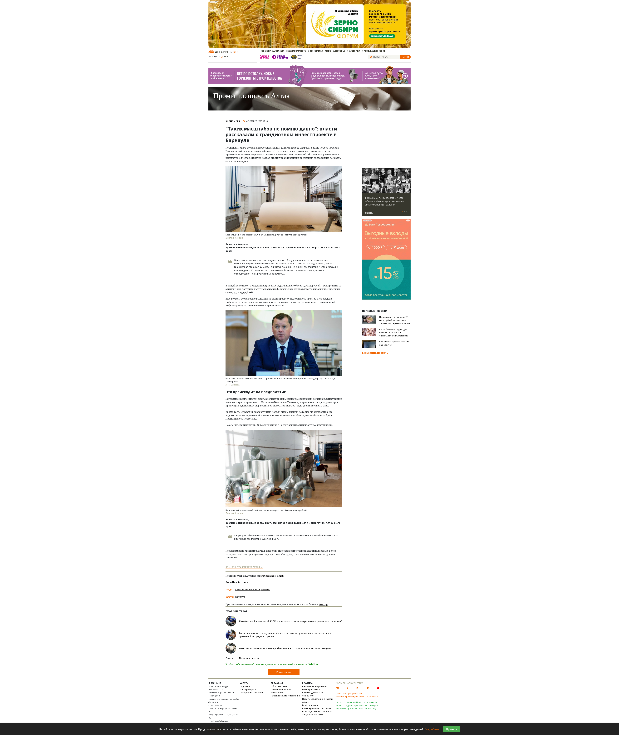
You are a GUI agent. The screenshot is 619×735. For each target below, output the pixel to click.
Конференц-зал (248, 689)
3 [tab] (407, 212)
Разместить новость (375, 352)
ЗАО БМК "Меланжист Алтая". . (244, 566)
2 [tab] (404, 212)
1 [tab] (402, 212)
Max (281, 575)
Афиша (305, 701)
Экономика (315, 50)
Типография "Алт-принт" (252, 692)
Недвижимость (296, 50)
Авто (328, 50)
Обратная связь (279, 686)
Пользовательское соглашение (281, 691)
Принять (451, 729)
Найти (405, 56)
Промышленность (374, 50)
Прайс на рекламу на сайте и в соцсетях (357, 696)
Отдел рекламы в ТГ (312, 689)
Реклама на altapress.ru (314, 686)
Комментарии (283, 672)
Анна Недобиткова (237, 582)
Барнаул (240, 596)
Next (407, 180)
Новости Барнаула (272, 50)
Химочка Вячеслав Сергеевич (252, 589)
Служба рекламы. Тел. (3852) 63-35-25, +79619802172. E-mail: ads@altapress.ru (317, 711)
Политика (353, 50)
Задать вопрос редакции (349, 693)
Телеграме (267, 575)
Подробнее (431, 729)
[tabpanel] (386, 193)
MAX (322, 714)
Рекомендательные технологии (312, 694)
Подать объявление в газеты (317, 698)
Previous (365, 180)
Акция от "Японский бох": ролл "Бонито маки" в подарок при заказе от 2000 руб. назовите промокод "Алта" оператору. (357, 705)
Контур (323, 604)
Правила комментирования (285, 695)
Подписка (245, 686)
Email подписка (310, 705)
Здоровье (339, 50)
